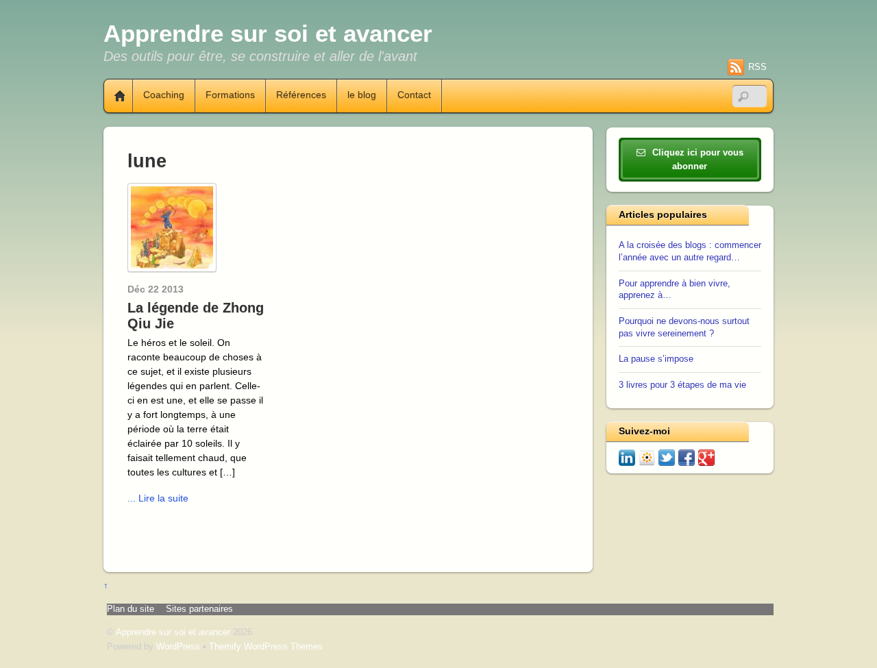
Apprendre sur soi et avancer (173, 632)
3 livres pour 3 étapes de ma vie (682, 385)
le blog (361, 95)
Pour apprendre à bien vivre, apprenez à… (674, 290)
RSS (757, 67)
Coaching (163, 95)
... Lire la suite (157, 498)
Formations (230, 95)
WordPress (178, 647)
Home (114, 95)
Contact (414, 95)
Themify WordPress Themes (266, 647)
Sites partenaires (199, 609)
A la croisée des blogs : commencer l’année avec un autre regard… (690, 251)
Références (301, 95)
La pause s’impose (656, 359)
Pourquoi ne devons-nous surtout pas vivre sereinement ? (684, 327)
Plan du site (130, 609)
